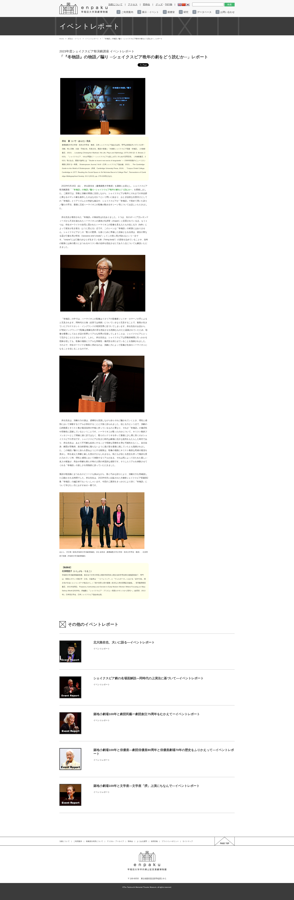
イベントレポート (92, 39)
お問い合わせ (227, 12)
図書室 (171, 12)
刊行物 (168, 4)
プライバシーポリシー (170, 841)
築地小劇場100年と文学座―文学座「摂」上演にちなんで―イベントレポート (146, 786)
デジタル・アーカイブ (115, 841)
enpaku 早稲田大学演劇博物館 (83, 8)
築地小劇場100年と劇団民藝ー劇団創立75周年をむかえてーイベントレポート (146, 714)
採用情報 (154, 841)
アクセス (132, 4)
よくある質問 (142, 841)
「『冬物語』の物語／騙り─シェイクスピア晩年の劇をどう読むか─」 (102, 189)
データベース (204, 12)
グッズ (159, 4)
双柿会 (146, 4)
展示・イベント (150, 12)
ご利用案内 (127, 12)
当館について (115, 4)
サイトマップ (188, 841)
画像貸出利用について (94, 841)
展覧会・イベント (74, 39)
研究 (186, 12)
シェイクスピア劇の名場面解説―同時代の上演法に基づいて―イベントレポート (148, 678)
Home (61, 39)
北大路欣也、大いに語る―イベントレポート (124, 642)
